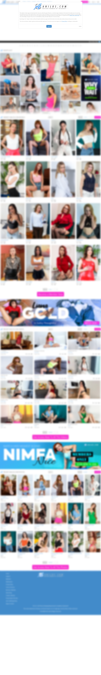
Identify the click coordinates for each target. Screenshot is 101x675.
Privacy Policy (64, 21)
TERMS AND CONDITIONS (74, 15)
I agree (49, 26)
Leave (80, 26)
